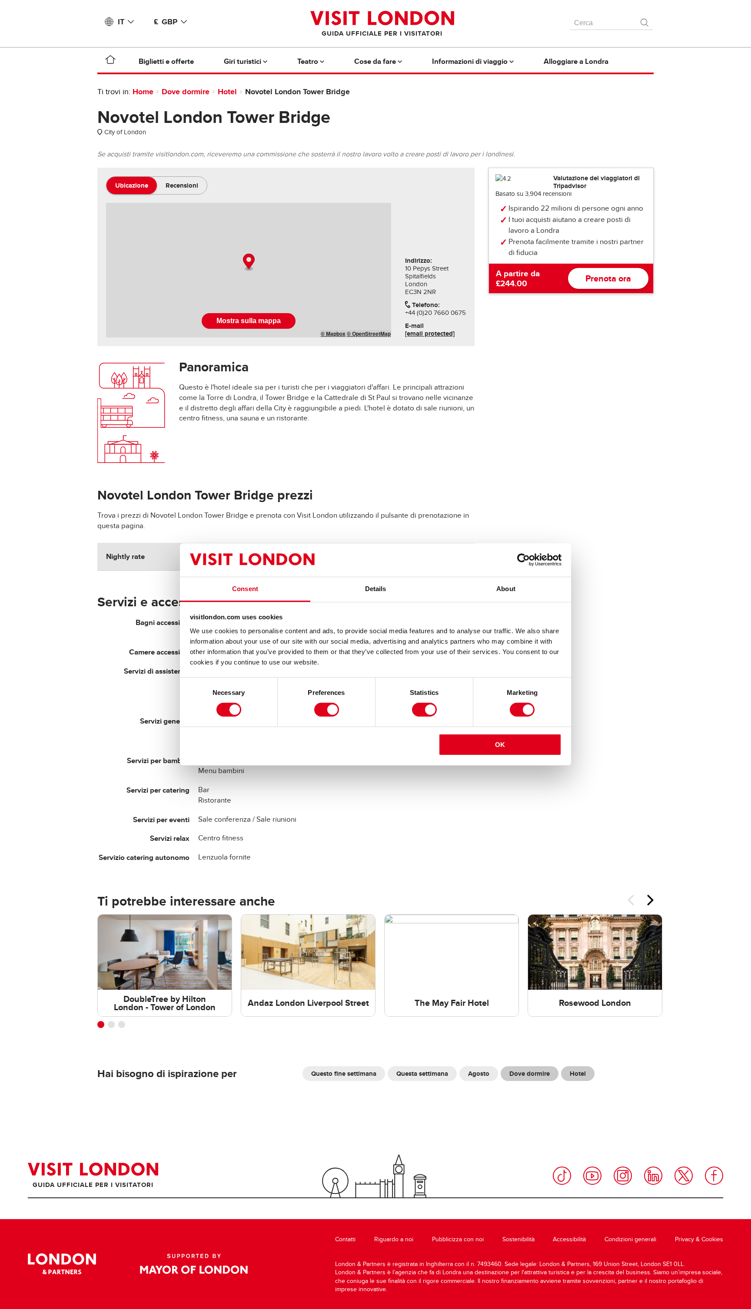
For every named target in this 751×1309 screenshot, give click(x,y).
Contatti (345, 1239)
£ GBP (165, 21)
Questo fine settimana (343, 1073)
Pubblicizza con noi (458, 1239)
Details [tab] (375, 588)
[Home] (110, 61)
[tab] (131, 185)
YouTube (592, 1176)
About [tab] (505, 588)
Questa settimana (422, 1073)
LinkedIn (653, 1176)
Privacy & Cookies (699, 1239)
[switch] (326, 710)
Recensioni (182, 185)
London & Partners (62, 1263)
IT (121, 21)
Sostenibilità (518, 1239)
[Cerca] (645, 20)
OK (500, 744)
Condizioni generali (630, 1239)
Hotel (227, 91)
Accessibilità (569, 1239)
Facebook (714, 1176)
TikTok (562, 1176)
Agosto (478, 1073)
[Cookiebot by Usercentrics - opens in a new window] (523, 559)
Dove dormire (185, 91)
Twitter (684, 1176)
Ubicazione (131, 185)
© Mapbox (333, 333)
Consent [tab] (245, 588)
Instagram (623, 1176)
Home (143, 91)
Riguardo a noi (393, 1239)
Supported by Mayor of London (194, 1263)
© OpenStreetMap (369, 333)
